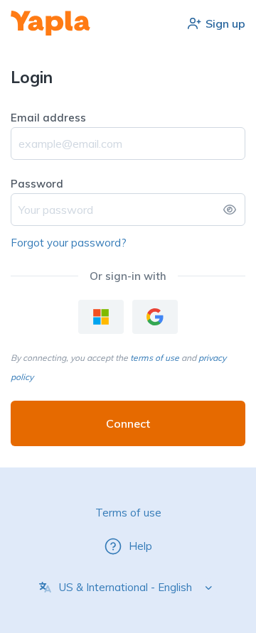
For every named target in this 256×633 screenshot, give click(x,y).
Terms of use (128, 512)
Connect (128, 423)
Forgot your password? (69, 242)
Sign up (225, 23)
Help (140, 546)
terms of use (154, 357)
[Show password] (230, 209)
